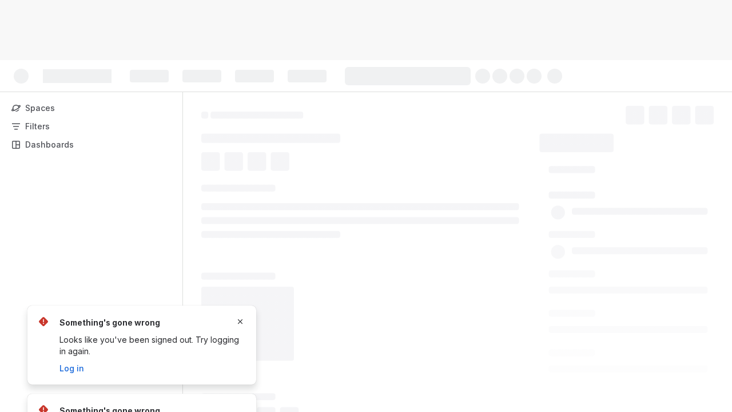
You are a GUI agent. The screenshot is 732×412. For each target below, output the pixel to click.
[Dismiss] (240, 321)
